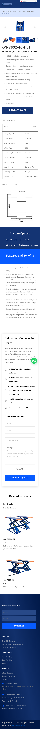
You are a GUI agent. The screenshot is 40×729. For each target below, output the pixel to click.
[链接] (7, 4)
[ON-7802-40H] (20, 565)
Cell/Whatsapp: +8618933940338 (13, 698)
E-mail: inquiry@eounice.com (12, 708)
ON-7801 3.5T (9, 539)
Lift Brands (8, 504)
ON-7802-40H (9, 580)
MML (13, 725)
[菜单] (34, 4)
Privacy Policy (20, 725)
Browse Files (20, 469)
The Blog (5, 679)
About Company (7, 673)
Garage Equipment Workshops (12, 644)
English (24, 1)
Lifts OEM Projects (8, 641)
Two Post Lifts (7, 657)
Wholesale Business (9, 647)
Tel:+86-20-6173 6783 (9, 701)
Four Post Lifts (7, 660)
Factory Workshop (8, 676)
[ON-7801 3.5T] (20, 524)
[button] (34, 361)
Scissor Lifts (6, 663)
